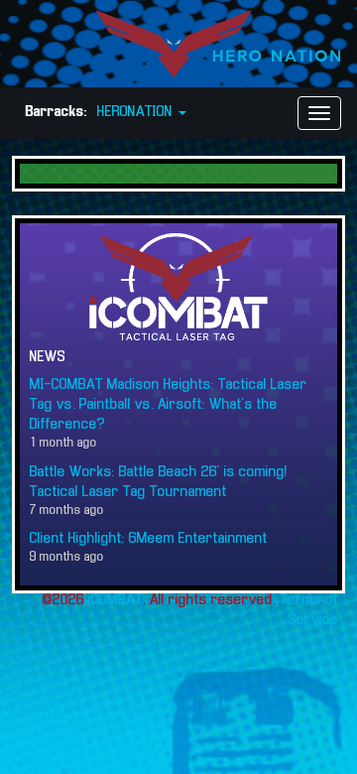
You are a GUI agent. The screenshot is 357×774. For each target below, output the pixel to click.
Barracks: (56, 112)
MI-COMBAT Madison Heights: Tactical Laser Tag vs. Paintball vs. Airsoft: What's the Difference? (168, 405)
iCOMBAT (115, 600)
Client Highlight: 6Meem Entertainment (149, 539)
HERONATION (137, 112)
